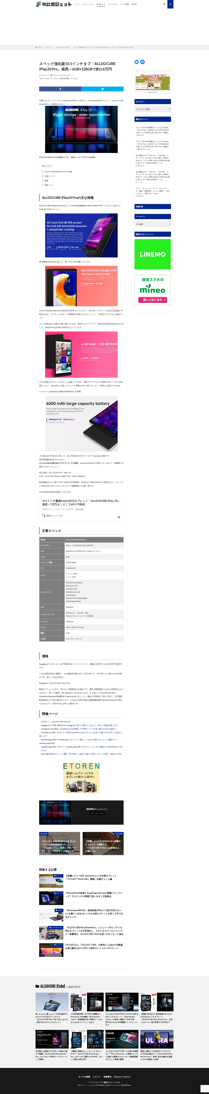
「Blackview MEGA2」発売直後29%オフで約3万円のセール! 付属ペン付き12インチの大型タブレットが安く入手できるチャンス (94, 913)
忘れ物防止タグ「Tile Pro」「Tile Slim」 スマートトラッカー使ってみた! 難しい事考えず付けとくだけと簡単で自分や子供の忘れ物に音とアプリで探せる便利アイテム (153, 159)
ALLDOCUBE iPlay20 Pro (60, 683)
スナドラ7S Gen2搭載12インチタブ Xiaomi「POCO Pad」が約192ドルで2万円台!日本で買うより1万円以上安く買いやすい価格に (152, 130)
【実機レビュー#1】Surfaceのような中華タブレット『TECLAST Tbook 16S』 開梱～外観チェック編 (91, 877)
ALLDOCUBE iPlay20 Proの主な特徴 (57, 172)
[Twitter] (102, 89)
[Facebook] (60, 89)
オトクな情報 (84, 1076)
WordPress (126, 1085)
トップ (76, 4)
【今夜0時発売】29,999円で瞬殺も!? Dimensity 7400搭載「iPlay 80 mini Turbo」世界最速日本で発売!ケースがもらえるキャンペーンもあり (86, 1018)
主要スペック (48, 176)
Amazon (60, 910)
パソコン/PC (113, 4)
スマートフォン (88, 4)
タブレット (101, 4)
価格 (45, 181)
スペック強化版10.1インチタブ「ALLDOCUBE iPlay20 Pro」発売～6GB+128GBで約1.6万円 (103, 47)
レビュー (97, 1076)
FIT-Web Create (103, 1085)
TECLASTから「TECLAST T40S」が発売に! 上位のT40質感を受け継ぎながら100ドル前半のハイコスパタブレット (94, 946)
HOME (40, 47)
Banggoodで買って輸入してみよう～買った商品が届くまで (92, 725)
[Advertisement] (104, 27)
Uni (139, 135)
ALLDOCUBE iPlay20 (61, 721)
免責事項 (107, 1076)
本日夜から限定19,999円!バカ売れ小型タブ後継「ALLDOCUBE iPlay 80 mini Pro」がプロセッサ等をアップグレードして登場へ (51, 1055)
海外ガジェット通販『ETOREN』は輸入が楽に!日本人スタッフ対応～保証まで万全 (86, 754)
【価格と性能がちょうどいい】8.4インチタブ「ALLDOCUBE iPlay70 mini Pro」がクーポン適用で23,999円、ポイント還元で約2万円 (87, 1055)
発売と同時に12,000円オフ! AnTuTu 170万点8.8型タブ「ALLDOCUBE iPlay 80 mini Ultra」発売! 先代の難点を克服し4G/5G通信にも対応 (156, 1055)
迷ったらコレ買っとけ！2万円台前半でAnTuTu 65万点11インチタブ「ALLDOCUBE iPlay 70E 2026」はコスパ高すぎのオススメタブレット (52, 1018)
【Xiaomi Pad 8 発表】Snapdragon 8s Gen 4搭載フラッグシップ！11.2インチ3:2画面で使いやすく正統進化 (94, 895)
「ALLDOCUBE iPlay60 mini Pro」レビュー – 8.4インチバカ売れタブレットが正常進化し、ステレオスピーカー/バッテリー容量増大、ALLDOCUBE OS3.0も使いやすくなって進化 (94, 930)
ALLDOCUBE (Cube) (63, 47)
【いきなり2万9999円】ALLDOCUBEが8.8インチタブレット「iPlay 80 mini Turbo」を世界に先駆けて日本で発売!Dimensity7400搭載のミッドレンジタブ (121, 1019)
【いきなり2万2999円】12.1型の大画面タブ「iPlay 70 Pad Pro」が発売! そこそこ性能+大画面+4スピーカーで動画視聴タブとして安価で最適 (121, 1055)
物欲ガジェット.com (112, 1082)
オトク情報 (124, 4)
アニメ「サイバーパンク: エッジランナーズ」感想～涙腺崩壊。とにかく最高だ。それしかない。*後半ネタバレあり (153, 190)
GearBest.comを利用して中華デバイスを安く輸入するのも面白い (88, 729)
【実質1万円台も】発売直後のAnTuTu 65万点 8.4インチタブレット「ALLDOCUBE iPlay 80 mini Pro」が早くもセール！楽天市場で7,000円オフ (156, 1018)
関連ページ (47, 185)
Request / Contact (122, 1076)
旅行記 (134, 4)
